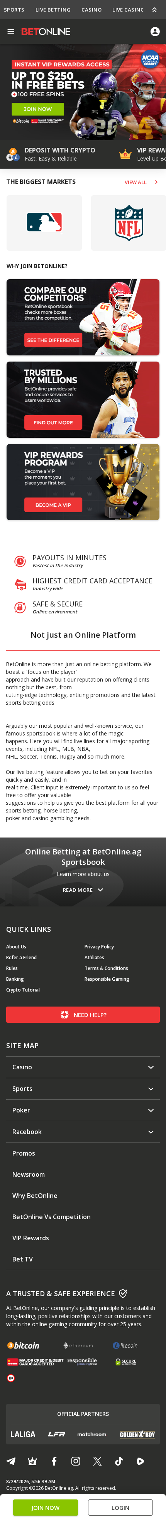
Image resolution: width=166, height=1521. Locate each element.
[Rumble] (140, 1461)
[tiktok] (119, 1461)
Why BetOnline (35, 1196)
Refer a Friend (21, 957)
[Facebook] (54, 1461)
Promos (23, 1153)
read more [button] (78, 889)
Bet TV (22, 1259)
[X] (97, 1461)
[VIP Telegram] (32, 1461)
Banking (15, 979)
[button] (79, 132)
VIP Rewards (30, 1238)
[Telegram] (10, 1461)
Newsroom (28, 1175)
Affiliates (94, 957)
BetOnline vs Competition (51, 1217)
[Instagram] (75, 1461)
